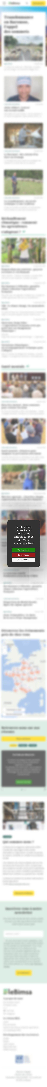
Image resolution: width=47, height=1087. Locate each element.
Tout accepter (23, 550)
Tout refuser (23, 555)
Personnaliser (23, 559)
